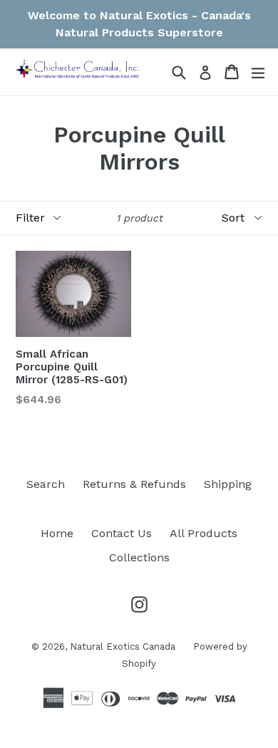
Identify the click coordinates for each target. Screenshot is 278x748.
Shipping (228, 484)
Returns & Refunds (134, 484)
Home (57, 533)
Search (45, 484)
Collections (139, 557)
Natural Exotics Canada (122, 646)
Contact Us (121, 533)
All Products (203, 533)
